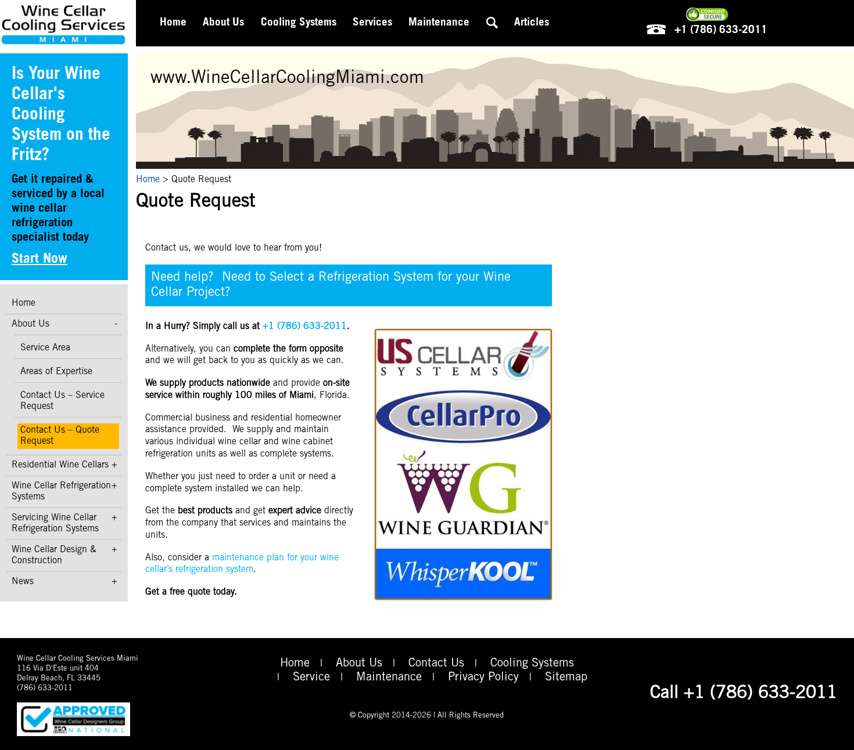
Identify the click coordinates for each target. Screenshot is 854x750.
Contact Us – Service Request (62, 401)
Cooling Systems (532, 664)
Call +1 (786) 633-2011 (743, 693)
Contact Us (436, 664)
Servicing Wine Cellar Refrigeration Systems (55, 523)
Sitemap (566, 678)
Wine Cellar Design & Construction (54, 555)
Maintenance (438, 22)
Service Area (45, 348)
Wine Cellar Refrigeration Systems (61, 491)
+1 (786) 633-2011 (719, 30)
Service (311, 678)
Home (23, 303)
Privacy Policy (483, 678)
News (23, 581)
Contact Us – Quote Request (59, 436)
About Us (30, 324)
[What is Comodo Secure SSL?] (706, 14)
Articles (531, 22)
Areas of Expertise (56, 371)
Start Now (39, 260)
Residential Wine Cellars (60, 465)
